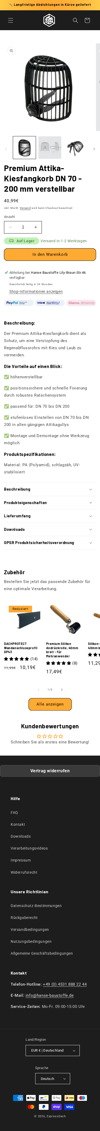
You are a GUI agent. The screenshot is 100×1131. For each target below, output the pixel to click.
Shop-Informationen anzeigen (36, 291)
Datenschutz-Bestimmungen (36, 906)
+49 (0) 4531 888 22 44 (65, 984)
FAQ (14, 812)
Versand (25, 208)
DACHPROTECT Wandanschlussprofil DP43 (20, 648)
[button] (11, 20)
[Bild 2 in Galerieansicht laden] (49, 147)
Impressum (21, 860)
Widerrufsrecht (24, 872)
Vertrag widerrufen (50, 770)
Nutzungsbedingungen (31, 941)
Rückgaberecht (24, 917)
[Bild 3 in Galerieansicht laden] (75, 147)
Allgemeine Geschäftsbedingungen (42, 953)
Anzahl (9, 217)
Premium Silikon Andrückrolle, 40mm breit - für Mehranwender (62, 650)
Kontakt (18, 824)
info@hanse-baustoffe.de (50, 995)
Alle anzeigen (50, 704)
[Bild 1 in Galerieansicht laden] (24, 147)
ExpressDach (56, 1116)
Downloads (21, 836)
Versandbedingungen (30, 929)
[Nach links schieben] (6, 149)
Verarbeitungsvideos (29, 848)
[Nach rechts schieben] (94, 149)
